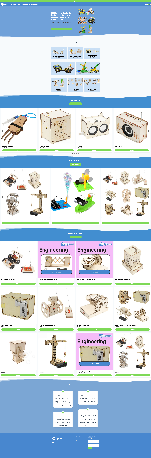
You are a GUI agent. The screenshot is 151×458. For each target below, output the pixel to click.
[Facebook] (89, 438)
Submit (90, 448)
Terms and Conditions (79, 445)
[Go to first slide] (148, 197)
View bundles (75, 90)
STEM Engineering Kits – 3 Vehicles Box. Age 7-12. (9, 218)
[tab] (72, 153)
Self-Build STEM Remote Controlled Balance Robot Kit (47, 325)
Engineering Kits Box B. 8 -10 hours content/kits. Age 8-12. (111, 218)
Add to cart (19, 150)
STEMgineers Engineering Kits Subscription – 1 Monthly (86, 279)
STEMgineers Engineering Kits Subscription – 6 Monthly (86, 371)
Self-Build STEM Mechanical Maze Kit (83, 325)
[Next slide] (148, 131)
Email (89, 443)
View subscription (58, 57)
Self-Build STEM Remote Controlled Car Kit (8, 279)
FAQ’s (77, 440)
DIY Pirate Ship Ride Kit (43, 146)
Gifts (37, 4)
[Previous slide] (2, 131)
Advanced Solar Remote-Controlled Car (83, 146)
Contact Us (77, 441)
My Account (146, 4)
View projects (92, 90)
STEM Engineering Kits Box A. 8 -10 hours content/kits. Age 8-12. (62, 218)
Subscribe (132, 150)
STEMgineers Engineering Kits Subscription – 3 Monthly (48, 279)
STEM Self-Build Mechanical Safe (6, 325)
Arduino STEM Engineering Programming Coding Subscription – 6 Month (126, 146)
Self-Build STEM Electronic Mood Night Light (122, 279)
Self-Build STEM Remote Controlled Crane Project (47, 371)
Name (89, 439)
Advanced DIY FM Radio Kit (6, 146)
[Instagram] (91, 438)
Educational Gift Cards (79, 439)
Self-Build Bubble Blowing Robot (6, 371)
